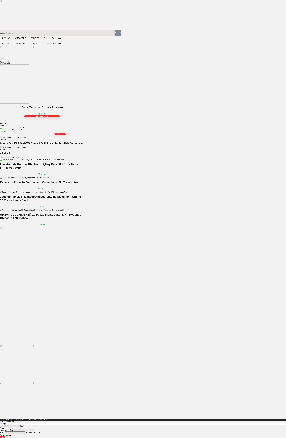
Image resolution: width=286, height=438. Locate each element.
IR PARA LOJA (42, 116)
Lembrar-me (6, 435)
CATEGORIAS (20, 38)
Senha (2, 432)
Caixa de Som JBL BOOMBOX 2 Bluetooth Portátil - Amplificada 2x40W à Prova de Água (42, 143)
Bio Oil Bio (5, 153)
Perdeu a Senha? (33, 432)
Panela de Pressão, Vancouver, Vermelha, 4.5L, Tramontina (39, 182)
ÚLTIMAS (6, 38)
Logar (2, 437)
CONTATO (35, 38)
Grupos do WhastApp (52, 38)
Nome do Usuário (6, 430)
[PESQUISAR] (22, 426)
